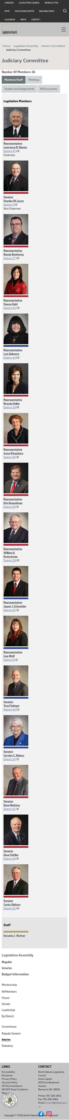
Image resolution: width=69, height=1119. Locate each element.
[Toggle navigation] (62, 29)
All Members (9, 991)
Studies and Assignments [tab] (19, 89)
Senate (6, 1004)
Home (6, 46)
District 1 (9, 204)
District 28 (10, 560)
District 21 (9, 610)
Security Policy (9, 1082)
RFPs (7, 11)
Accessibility (8, 1072)
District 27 (10, 258)
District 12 (9, 809)
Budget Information (15, 974)
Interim (7, 968)
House (5, 997)
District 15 (9, 858)
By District (8, 1016)
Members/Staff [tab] (13, 79)
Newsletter (51, 3)
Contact (35, 19)
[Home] (10, 29)
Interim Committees (53, 46)
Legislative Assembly (25, 46)
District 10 (10, 908)
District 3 (9, 660)
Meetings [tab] (33, 79)
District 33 (9, 407)
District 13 (9, 507)
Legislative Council (29, 3)
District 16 (9, 457)
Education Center (24, 11)
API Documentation (12, 1086)
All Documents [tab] (48, 89)
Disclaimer (7, 1075)
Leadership (8, 1010)
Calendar (10, 19)
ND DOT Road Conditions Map (15, 1091)
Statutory (7, 1045)
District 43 (10, 357)
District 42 (10, 308)
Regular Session (11, 1033)
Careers (9, 3)
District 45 (10, 709)
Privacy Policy (9, 1079)
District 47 (10, 151)
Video (23, 19)
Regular (7, 962)
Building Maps (46, 11)
